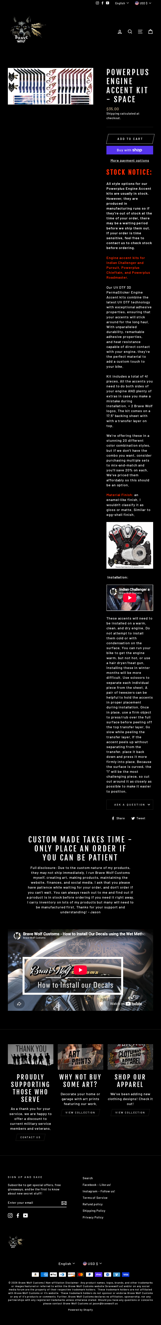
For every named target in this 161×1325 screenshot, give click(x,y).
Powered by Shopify (80, 1309)
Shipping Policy (94, 1210)
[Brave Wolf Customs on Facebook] (18, 1215)
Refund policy (93, 1204)
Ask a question (129, 804)
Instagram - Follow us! (99, 1191)
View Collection (80, 1112)
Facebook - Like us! (97, 1184)
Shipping (112, 113)
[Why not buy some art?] (80, 1057)
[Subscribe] (64, 1202)
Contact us (30, 1137)
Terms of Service (95, 1197)
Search (88, 1178)
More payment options (130, 160)
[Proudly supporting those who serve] (30, 1057)
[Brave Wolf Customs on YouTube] (25, 1215)
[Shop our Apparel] (130, 1057)
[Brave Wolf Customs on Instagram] (10, 1215)
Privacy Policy (93, 1217)
